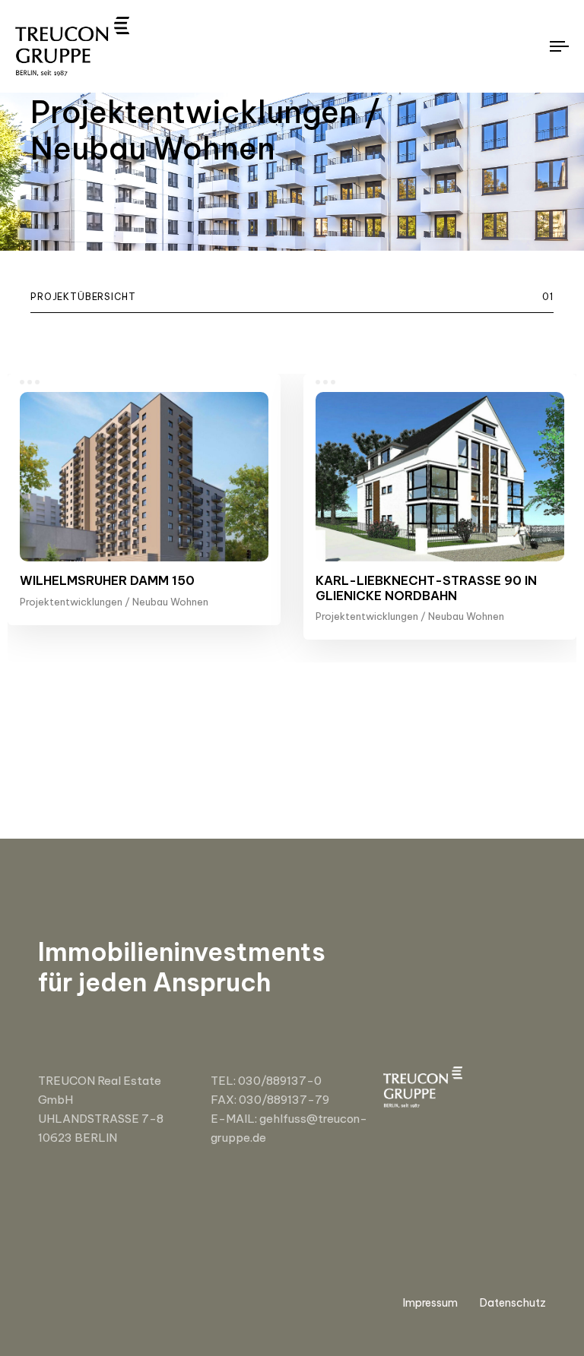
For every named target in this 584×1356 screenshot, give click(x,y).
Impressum (430, 1303)
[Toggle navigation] (476, 46)
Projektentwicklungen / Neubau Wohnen (114, 602)
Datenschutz (513, 1303)
